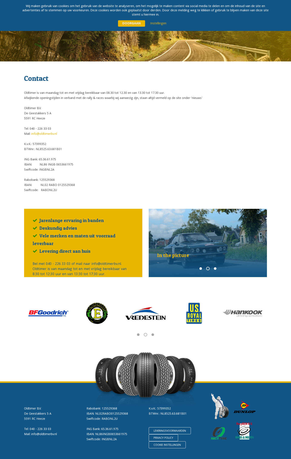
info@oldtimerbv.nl (44, 134)
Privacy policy (163, 438)
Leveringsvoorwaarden (170, 431)
